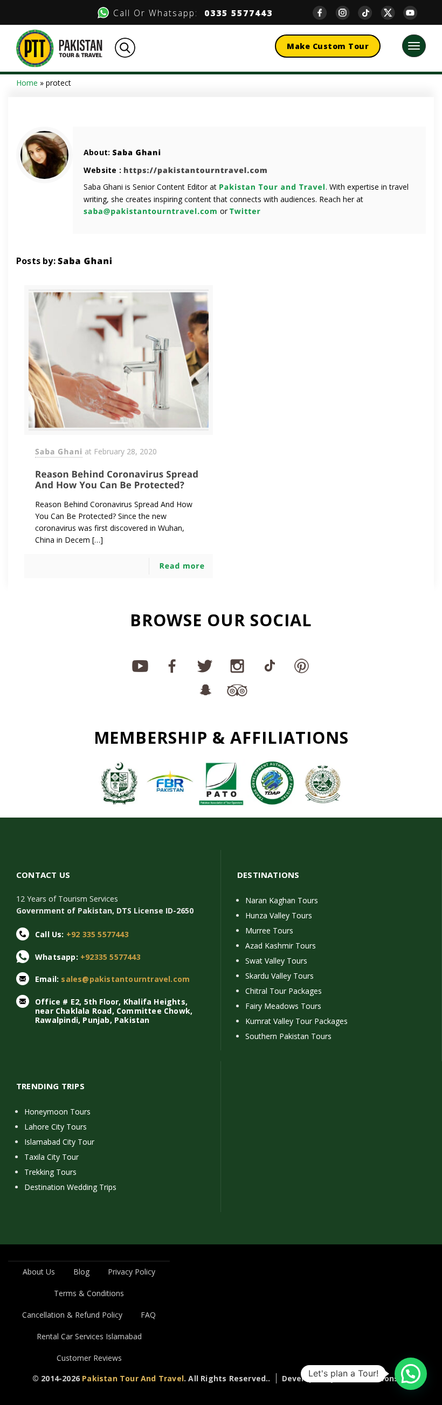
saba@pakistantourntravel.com (151, 211)
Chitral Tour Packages (283, 991)
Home (27, 83)
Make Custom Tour (328, 46)
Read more (182, 566)
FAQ (148, 1315)
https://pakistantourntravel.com (195, 170)
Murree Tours (269, 930)
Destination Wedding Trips (70, 1187)
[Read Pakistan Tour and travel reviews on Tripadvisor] (237, 689)
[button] (411, 1374)
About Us (39, 1271)
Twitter (245, 211)
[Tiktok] (369, 12)
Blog (81, 1271)
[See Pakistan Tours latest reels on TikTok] (269, 665)
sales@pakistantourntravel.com (125, 979)
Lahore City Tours (55, 1127)
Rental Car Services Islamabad (89, 1336)
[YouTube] (414, 12)
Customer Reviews (89, 1358)
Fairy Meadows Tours (283, 1006)
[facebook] (324, 12)
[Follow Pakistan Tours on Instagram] (237, 665)
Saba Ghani (136, 153)
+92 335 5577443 (97, 934)
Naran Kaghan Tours (281, 900)
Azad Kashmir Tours (280, 945)
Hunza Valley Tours (278, 915)
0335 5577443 (235, 13)
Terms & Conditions (89, 1293)
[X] (392, 12)
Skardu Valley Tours (279, 976)
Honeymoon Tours (57, 1111)
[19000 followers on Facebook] (172, 665)
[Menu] (414, 45)
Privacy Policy (131, 1271)
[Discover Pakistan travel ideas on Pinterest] (301, 665)
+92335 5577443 (110, 957)
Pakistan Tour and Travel (272, 187)
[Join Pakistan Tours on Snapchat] (204, 689)
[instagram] (346, 12)
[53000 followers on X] (204, 665)
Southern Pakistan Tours (288, 1036)
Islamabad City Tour (59, 1142)
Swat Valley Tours (276, 961)
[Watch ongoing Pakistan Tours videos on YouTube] (140, 665)
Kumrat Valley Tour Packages (296, 1021)
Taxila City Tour (51, 1157)
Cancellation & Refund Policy (72, 1315)
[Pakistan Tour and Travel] (59, 48)
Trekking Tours (50, 1172)
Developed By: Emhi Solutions (340, 1378)
